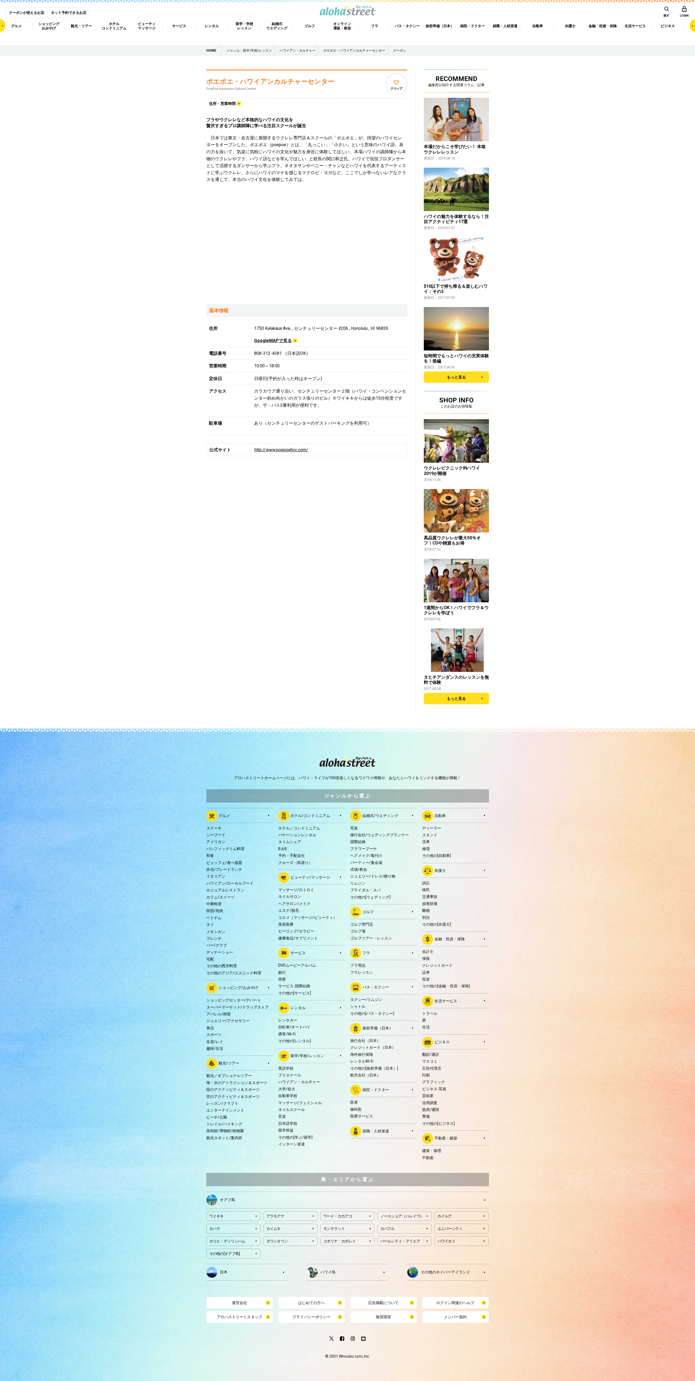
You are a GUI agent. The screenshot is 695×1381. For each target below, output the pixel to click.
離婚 (426, 910)
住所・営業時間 (222, 103)
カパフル (387, 1228)
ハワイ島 (328, 1272)
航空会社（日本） (365, 1075)
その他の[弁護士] (436, 924)
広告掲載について (383, 1303)
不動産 (428, 1157)
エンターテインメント (225, 1110)
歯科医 (356, 1109)
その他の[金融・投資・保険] (446, 986)
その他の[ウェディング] (370, 897)
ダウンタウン (277, 1241)
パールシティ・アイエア (400, 1241)
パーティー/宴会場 (366, 862)
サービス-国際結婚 (294, 986)
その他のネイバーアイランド (445, 1272)
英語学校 (285, 1068)
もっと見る (456, 377)
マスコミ (429, 1061)
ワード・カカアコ (337, 1216)
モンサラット (334, 1228)
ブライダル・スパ (365, 890)
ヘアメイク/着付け (366, 855)
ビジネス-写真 (434, 1089)
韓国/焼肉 (214, 911)
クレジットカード (437, 965)
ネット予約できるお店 (68, 13)
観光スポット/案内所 (224, 1138)
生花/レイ (214, 1041)
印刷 (426, 1075)
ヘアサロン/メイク (294, 903)
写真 (354, 828)
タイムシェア (289, 842)
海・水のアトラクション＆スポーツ (236, 1083)
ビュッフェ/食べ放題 (224, 862)
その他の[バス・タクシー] (372, 1013)
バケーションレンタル (297, 835)
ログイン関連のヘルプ (455, 1303)
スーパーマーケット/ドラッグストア (237, 1007)
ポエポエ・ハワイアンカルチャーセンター (270, 81)
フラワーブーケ (363, 849)
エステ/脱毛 (288, 910)
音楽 (282, 1116)
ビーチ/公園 (216, 1117)
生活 (426, 1027)
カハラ (214, 1228)
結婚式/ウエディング (380, 815)
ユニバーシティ (450, 1228)
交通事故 (429, 896)
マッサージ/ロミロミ (296, 890)
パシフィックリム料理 (225, 849)
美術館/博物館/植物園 (225, 1131)
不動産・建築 (445, 1138)
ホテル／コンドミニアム (299, 828)
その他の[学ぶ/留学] (295, 1137)
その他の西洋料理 (221, 966)
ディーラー (431, 828)
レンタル (298, 1008)
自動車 (440, 815)
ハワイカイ (446, 1241)
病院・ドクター (375, 1090)
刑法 (426, 917)
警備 (426, 1116)
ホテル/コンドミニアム (310, 815)
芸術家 (428, 1096)
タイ (210, 924)
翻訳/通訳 (430, 1054)
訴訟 (426, 883)
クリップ (396, 88)
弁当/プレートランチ (224, 869)
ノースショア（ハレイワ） (402, 1216)
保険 (426, 958)
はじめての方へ (311, 1303)
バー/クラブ (216, 945)
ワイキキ (216, 1216)
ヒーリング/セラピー (296, 931)
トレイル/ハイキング (224, 1124)
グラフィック (433, 1082)
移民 (426, 890)
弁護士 (440, 870)
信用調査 (429, 1103)
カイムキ (273, 1228)
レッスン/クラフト (222, 1103)
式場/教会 (358, 869)
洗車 (426, 842)
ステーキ (214, 828)
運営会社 (239, 1303)
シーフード (215, 835)
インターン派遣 (291, 1144)
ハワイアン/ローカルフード (230, 883)
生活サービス (445, 1000)
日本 (224, 1272)
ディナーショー (219, 952)
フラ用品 (357, 965)
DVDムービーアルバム (297, 965)
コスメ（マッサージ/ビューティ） (307, 917)
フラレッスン (361, 972)
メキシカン (215, 931)
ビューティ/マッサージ (310, 877)
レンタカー (287, 1020)
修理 (426, 849)
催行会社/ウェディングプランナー (379, 835)
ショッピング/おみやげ (238, 987)
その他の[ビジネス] (438, 1123)
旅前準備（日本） (377, 1028)
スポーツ (214, 1034)
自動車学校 (287, 1096)
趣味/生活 (214, 1048)
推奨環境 (383, 1317)
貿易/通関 (430, 1109)
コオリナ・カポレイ (339, 1241)
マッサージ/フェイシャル (300, 1103)
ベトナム (214, 918)
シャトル (357, 1006)
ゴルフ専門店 (361, 924)
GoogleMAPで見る (273, 340)
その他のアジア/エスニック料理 (233, 973)
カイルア (444, 1216)
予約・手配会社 (291, 855)
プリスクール (289, 1075)
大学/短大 (286, 1089)
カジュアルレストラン (225, 890)
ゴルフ (368, 912)
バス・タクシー (375, 987)
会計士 (428, 951)
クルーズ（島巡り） (295, 862)
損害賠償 (429, 903)
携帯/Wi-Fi (287, 1034)
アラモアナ (275, 1216)
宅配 (210, 959)
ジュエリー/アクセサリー (228, 1021)
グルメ (224, 815)
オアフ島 (227, 1199)
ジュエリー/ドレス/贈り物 (372, 876)
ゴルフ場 (357, 931)
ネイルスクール (291, 1109)
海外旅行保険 (361, 1054)
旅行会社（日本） (365, 1040)
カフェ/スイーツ (220, 897)
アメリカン (215, 842)
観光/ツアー (229, 1063)
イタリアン (215, 876)
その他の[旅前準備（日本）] (374, 1068)
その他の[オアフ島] (224, 1253)
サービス (298, 953)
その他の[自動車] (436, 855)
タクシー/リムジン (366, 999)
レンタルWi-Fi (362, 1061)
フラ (366, 953)
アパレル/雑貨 (218, 1014)
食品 (210, 1028)
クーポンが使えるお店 (26, 13)
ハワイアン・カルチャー (299, 1082)
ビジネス (442, 1042)
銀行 (282, 972)
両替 (282, 979)
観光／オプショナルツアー (229, 1075)
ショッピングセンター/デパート (233, 1000)
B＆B (282, 849)
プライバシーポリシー (311, 1317)
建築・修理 (431, 1150)
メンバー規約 (455, 1317)
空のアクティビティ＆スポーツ (233, 1096)
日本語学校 (287, 1123)
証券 (426, 972)
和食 (210, 855)
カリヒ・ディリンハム (227, 1241)
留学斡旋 (285, 1130)
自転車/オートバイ (294, 1027)
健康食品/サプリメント (298, 938)
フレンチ (214, 938)
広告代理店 (431, 1068)
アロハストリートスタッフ (239, 1317)
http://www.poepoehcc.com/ (281, 449)
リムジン (357, 883)
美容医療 (285, 924)
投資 (426, 979)
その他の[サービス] (294, 993)
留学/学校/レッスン (307, 1055)
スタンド (429, 835)
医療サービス (361, 1116)
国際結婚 (357, 842)
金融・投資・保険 (449, 939)
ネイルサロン (289, 896)
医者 (354, 1102)
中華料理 (214, 904)
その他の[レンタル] (294, 1041)
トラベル (429, 1013)
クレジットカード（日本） (373, 1047)
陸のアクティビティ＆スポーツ (233, 1089)
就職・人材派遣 (375, 1131)
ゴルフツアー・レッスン (371, 938)
